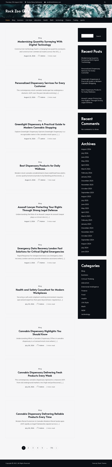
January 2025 (86, 224)
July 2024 (84, 248)
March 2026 (85, 169)
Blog (13, 20)
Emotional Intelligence (90, 287)
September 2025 (87, 192)
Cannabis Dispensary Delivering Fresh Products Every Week (40, 374)
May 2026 (85, 161)
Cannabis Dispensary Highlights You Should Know (40, 332)
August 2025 (86, 196)
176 (51, 448)
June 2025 (85, 204)
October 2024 (86, 236)
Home (8, 20)
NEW (83, 310)
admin (43, 139)
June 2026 (85, 157)
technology (59, 20)
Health (45, 20)
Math (51, 20)
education (37, 20)
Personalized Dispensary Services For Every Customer (40, 84)
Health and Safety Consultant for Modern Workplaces (40, 291)
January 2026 (86, 177)
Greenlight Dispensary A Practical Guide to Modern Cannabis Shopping (40, 126)
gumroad (103, 11)
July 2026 (84, 153)
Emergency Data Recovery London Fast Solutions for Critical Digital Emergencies (40, 250)
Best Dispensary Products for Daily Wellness (40, 167)
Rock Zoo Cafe (18, 10)
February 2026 (86, 173)
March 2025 (85, 216)
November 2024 (87, 232)
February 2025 (86, 220)
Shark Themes (102, 463)
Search (84, 33)
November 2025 (87, 185)
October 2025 (86, 189)
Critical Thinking (87, 279)
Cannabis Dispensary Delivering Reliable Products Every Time (40, 415)
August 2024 (86, 244)
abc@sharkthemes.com (54, 2)
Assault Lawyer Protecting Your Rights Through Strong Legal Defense (40, 208)
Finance (68, 20)
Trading (75, 20)
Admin (43, 56)
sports (82, 20)
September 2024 (87, 240)
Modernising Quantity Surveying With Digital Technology (40, 43)
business (20, 20)
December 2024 (87, 228)
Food (83, 295)
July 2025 (84, 200)
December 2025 (87, 181)
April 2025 (85, 212)
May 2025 (85, 208)
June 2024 (85, 252)
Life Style (29, 20)
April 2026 (85, 165)
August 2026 (86, 149)
